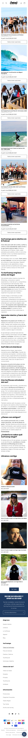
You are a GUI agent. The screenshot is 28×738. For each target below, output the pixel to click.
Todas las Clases (7, 670)
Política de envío (20, 732)
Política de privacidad (22, 730)
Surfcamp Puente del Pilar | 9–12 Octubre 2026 (14, 110)
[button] (3, 3)
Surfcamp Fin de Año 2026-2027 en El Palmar (13, 186)
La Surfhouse (6, 631)
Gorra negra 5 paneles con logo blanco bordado (12, 582)
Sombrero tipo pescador (8, 486)
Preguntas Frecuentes (9, 697)
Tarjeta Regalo (7, 700)
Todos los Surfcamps (8, 647)
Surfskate (5, 684)
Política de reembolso (11, 730)
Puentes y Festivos (8, 654)
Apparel (5, 634)
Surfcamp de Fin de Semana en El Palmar (12, 34)
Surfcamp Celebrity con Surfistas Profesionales (10, 225)
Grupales (5, 674)
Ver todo (14, 589)
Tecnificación (6, 657)
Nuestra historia (7, 624)
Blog (4, 638)
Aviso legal (8, 734)
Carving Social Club (12, 728)
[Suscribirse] (23, 612)
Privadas (5, 677)
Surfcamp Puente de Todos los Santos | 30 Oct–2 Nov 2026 (13, 149)
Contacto (5, 627)
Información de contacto (17, 734)
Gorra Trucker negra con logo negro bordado (13, 550)
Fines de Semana (7, 650)
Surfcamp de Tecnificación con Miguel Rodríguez (12, 73)
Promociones (6, 694)
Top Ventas (6, 704)
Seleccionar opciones (14, 42)
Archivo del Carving (8, 707)
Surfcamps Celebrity (8, 661)
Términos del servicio (10, 732)
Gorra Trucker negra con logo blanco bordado (14, 518)
